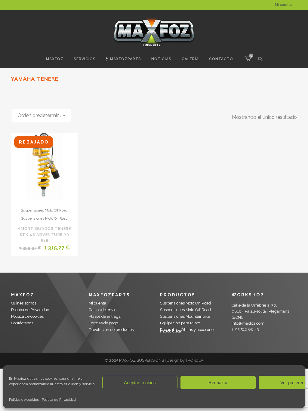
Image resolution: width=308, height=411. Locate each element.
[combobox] (41, 115)
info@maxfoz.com (248, 323)
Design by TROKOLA (185, 360)
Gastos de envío (102, 310)
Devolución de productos (111, 329)
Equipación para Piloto (180, 323)
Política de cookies (24, 399)
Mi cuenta (283, 5)
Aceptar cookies (140, 382)
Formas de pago (103, 323)
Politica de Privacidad (59, 399)
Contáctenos (22, 323)
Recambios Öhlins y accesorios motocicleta (187, 330)
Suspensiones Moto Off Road (44, 210)
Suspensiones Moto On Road (44, 218)
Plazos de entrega (105, 316)
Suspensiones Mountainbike (185, 316)
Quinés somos (23, 303)
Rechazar (218, 382)
